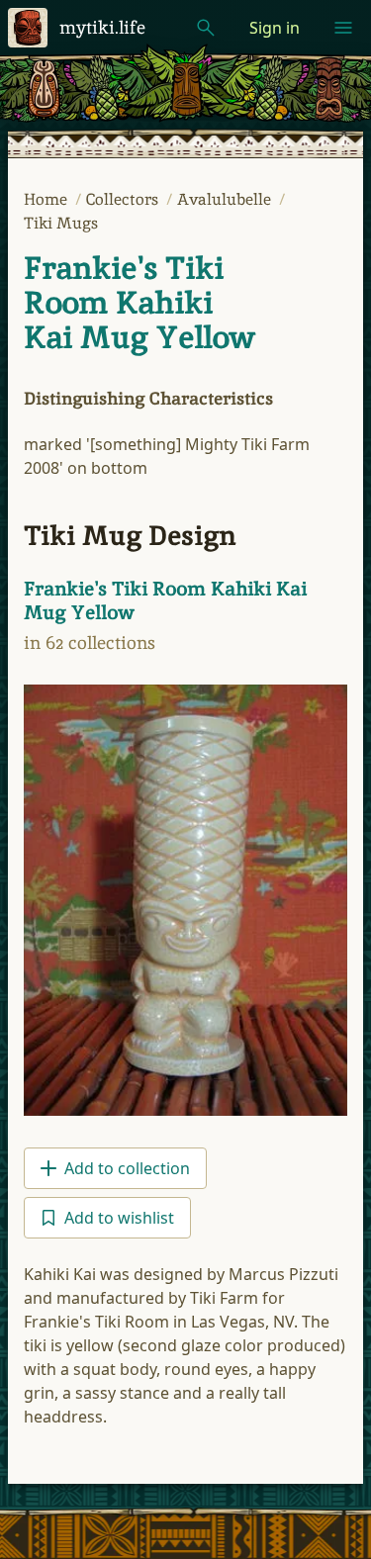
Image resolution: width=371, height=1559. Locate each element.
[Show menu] (343, 27)
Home (47, 199)
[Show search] (206, 27)
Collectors (124, 199)
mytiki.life (102, 27)
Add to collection (127, 1168)
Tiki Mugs (61, 223)
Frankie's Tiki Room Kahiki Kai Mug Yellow (140, 302)
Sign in (274, 28)
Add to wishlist (119, 1218)
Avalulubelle (226, 199)
